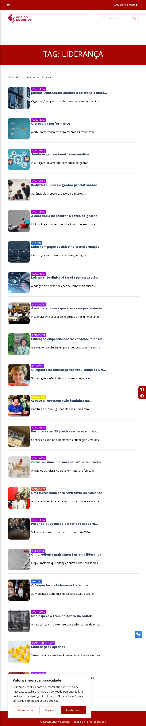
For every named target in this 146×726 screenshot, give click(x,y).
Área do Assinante (125, 4)
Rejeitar (49, 710)
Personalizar (25, 710)
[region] (49, 696)
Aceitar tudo (73, 710)
